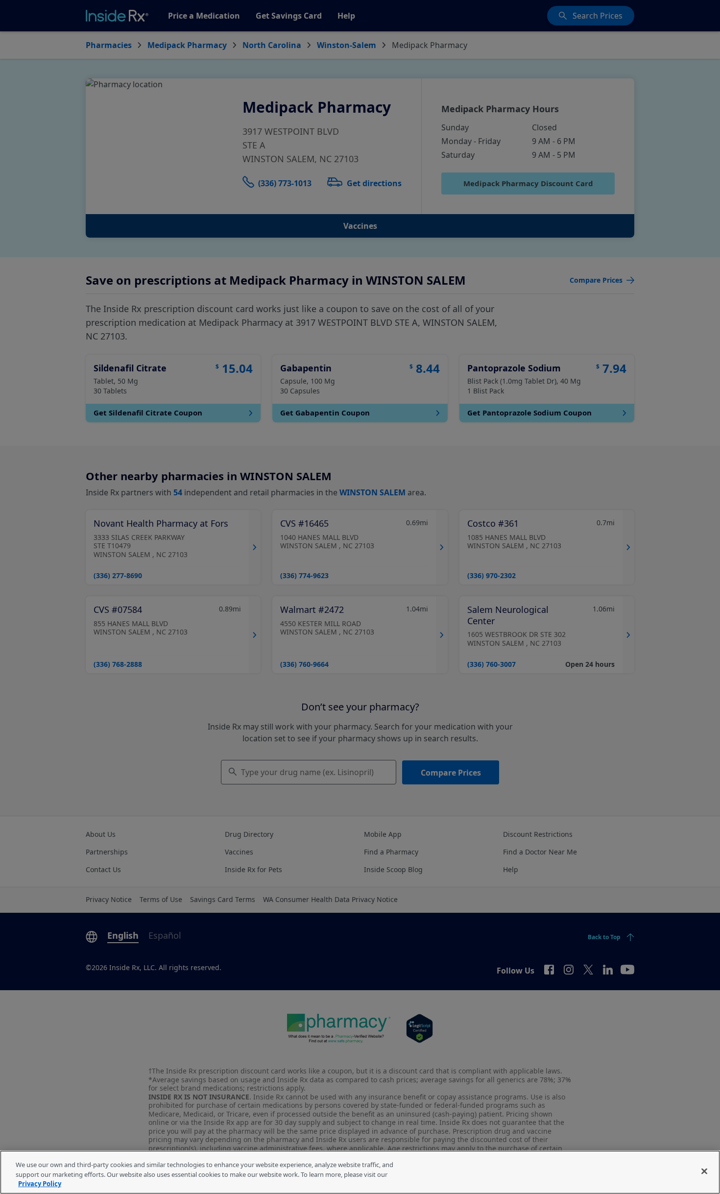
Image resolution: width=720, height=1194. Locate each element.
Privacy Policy (39, 1183)
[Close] (704, 1171)
